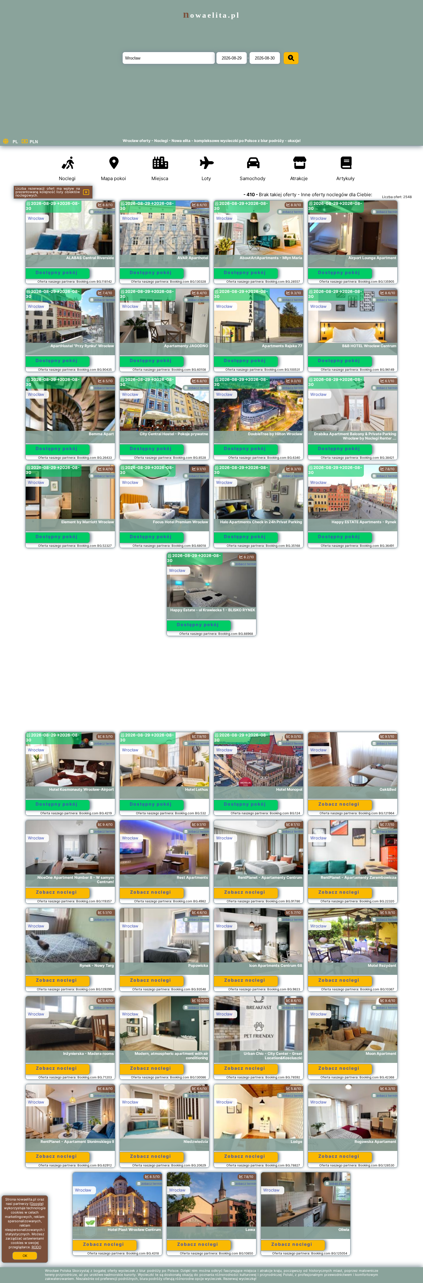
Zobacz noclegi (339, 804)
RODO (36, 1247)
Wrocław (36, 218)
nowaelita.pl (211, 15)
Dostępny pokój (57, 272)
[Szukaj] (291, 58)
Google (36, 1203)
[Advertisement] (211, 687)
